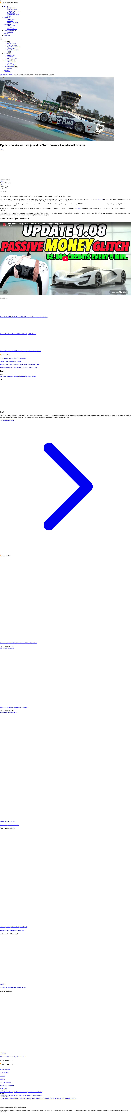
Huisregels (12, 1092)
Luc (1, 184)
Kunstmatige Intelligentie (56, 1098)
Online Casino (14, 1098)
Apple (16, 1095)
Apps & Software (12, 9)
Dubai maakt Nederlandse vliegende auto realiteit (12, 1056)
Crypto (9, 16)
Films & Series (11, 25)
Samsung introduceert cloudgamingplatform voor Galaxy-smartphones (19, 364)
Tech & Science (11, 8)
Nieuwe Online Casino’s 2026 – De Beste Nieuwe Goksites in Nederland (20, 351)
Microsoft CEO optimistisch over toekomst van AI (12, 930)
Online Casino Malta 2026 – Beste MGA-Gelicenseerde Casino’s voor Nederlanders (23, 317)
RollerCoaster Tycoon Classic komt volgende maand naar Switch (18, 367)
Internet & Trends (12, 29)
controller (78, 208)
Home (2, 1092)
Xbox (40, 1095)
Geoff (1, 149)
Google (27, 1095)
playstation (22, 376)
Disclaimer (35, 1092)
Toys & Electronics (12, 22)
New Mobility (11, 13)
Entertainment (7, 24)
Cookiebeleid (20, 1092)
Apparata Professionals (13, 11)
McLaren (100, 199)
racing (34, 376)
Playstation (35, 1095)
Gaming (9, 27)
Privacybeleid (28, 1092)
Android (11, 1095)
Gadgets (6, 17)
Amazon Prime (4, 1095)
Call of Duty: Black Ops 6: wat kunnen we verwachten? (13, 707)
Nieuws (11, 74)
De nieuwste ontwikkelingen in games (10, 361)
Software (73, 1098)
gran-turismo (7, 376)
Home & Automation (13, 14)
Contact (40, 1092)
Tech (5, 6)
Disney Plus (21, 1095)
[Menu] (0, 1)
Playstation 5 (28, 376)
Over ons (6, 1092)
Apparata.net (3, 74)
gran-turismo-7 (15, 376)
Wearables (10, 21)
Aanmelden (7, 35)
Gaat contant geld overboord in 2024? (9, 825)
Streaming (10, 32)
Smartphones (10, 19)
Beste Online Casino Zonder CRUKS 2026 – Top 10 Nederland (18, 334)
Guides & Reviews (9, 30)
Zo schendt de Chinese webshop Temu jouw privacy (13, 987)
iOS (30, 1095)
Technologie (67, 1098)
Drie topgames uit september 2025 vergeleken (13, 358)
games (2, 376)
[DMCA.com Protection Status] (2, 1104)
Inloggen (6, 33)
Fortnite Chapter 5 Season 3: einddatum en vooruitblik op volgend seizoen (18, 643)
